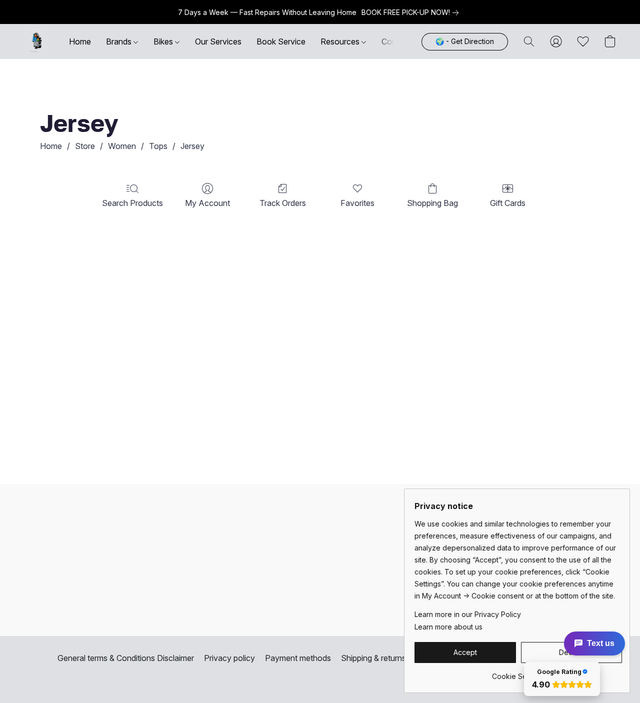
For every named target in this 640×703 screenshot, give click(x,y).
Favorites (357, 203)
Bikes (164, 41)
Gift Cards (508, 203)
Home (80, 41)
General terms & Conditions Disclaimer (126, 658)
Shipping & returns (373, 658)
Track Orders (283, 203)
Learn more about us (448, 626)
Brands (120, 41)
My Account (207, 203)
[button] (36, 41)
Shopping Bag (432, 203)
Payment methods (298, 658)
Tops (158, 146)
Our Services (218, 41)
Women (122, 146)
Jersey (192, 146)
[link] (412, 12)
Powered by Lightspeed (320, 676)
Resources (341, 41)
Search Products (132, 203)
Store (85, 146)
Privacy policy (229, 658)
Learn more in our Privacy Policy (467, 614)
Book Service (281, 41)
